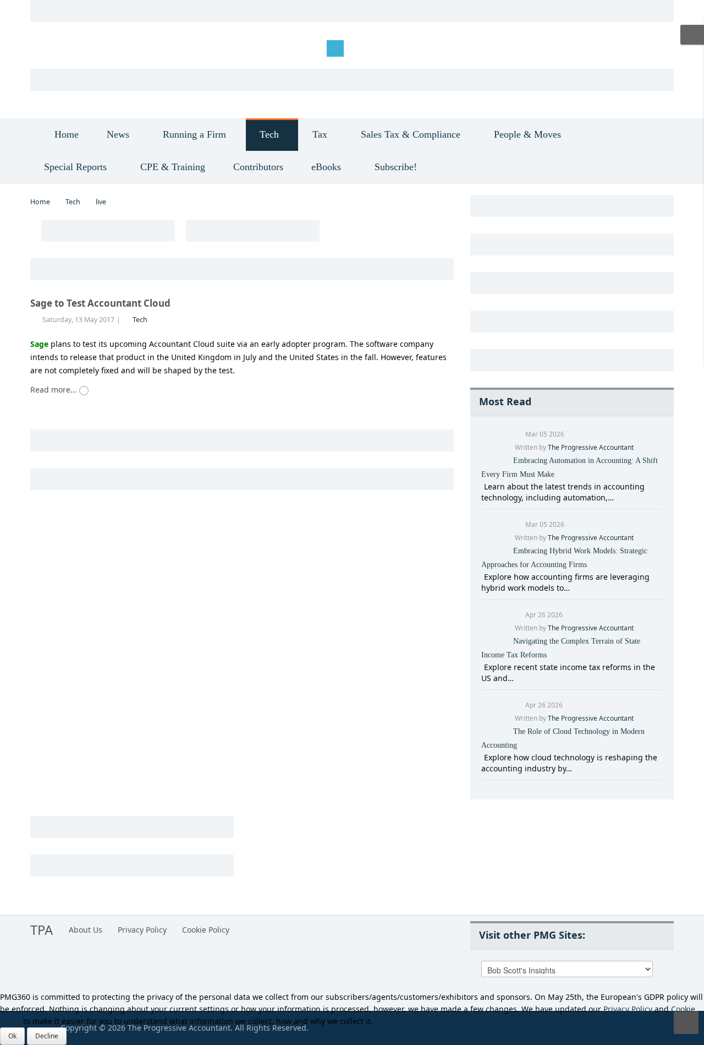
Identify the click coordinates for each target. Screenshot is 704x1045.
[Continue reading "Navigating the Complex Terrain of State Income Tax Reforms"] (482, 667)
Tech (72, 201)
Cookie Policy (205, 929)
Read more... (54, 389)
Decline (46, 1036)
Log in (49, 47)
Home (40, 201)
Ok (12, 1036)
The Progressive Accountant (591, 447)
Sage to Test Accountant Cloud (100, 303)
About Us (85, 929)
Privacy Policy (142, 929)
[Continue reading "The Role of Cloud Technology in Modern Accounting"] (482, 757)
